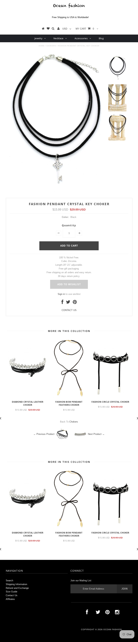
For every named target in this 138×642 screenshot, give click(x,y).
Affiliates (10, 599)
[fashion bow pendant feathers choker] (69, 396)
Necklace (58, 38)
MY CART (85, 28)
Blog (101, 38)
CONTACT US (69, 310)
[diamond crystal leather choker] (27, 396)
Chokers (51, 46)
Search (9, 580)
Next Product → (96, 434)
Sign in (61, 294)
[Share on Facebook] (62, 302)
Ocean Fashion (112, 629)
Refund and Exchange (17, 588)
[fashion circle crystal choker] (110, 396)
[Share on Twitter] (68, 302)
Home (41, 46)
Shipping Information (16, 584)
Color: (65, 217)
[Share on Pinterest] (75, 302)
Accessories (81, 38)
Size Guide (11, 591)
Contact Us (11, 595)
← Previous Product (43, 434)
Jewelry (38, 38)
